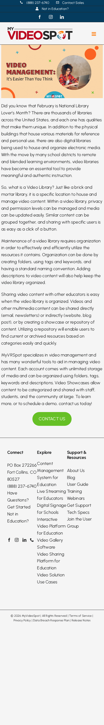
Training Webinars (76, 495)
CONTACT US (52, 418)
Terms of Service (80, 615)
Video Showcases (72, 382)
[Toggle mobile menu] (94, 33)
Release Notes (81, 620)
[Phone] (32, 540)
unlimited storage (85, 368)
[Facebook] (9, 540)
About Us (76, 470)
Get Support (79, 505)
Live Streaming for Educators (51, 495)
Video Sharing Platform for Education (50, 561)
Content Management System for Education (50, 474)
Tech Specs (78, 512)
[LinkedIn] (24, 540)
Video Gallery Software (50, 543)
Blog (71, 477)
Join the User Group (79, 522)
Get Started (18, 507)
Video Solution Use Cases (51, 578)
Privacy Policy (22, 620)
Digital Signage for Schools (51, 509)
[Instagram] (17, 540)
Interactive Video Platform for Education (51, 526)
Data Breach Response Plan (51, 620)
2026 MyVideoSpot (27, 615)
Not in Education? (18, 517)
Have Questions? (18, 496)
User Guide (78, 484)
